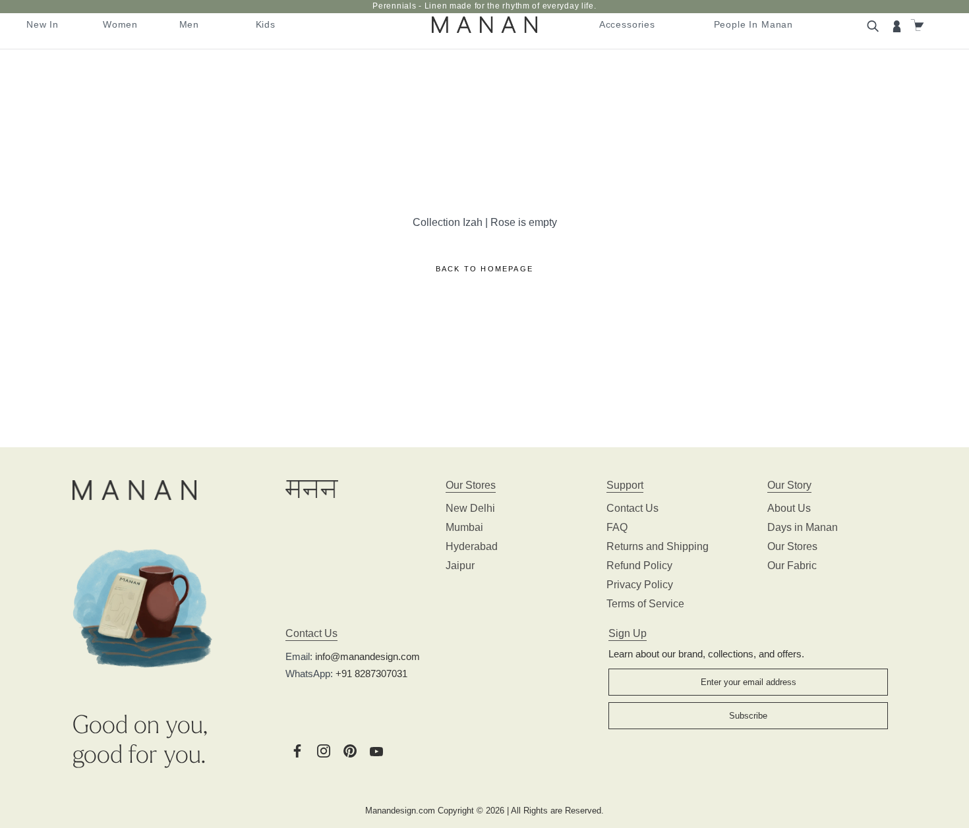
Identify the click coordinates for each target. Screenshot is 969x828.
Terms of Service (645, 603)
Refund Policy (639, 565)
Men (189, 24)
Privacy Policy (639, 584)
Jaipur (460, 565)
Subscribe (748, 716)
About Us (789, 508)
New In (42, 24)
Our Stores (792, 546)
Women (120, 24)
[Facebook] (297, 750)
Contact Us (632, 508)
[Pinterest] (350, 750)
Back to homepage (484, 269)
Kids (266, 24)
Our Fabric (792, 565)
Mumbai (464, 527)
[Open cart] (918, 25)
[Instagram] (323, 750)
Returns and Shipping (657, 546)
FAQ (617, 527)
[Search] (874, 25)
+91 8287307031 (371, 673)
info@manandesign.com (367, 656)
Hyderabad (472, 546)
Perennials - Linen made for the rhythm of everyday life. (484, 6)
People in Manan (754, 24)
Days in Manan (802, 527)
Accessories (627, 24)
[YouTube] (376, 750)
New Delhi (470, 508)
